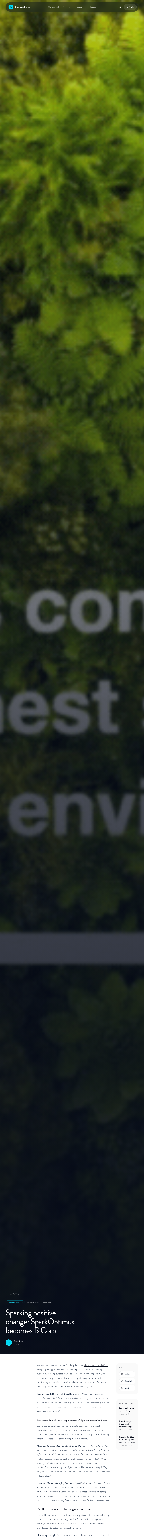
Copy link (128, 1381)
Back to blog (14, 1293)
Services (66, 7)
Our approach (53, 7)
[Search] (119, 7)
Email (127, 1387)
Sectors (80, 7)
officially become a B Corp (96, 1365)
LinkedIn (128, 1374)
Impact (93, 7)
